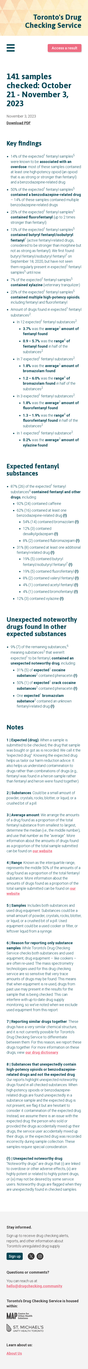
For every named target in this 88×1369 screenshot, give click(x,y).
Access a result (64, 48)
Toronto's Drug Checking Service (53, 21)
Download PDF (19, 123)
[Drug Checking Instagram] (40, 1256)
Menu (11, 48)
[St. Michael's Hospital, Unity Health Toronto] (25, 1330)
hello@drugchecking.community (34, 1286)
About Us (14, 1353)
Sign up (15, 1256)
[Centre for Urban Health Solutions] (20, 1318)
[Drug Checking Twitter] (31, 1256)
